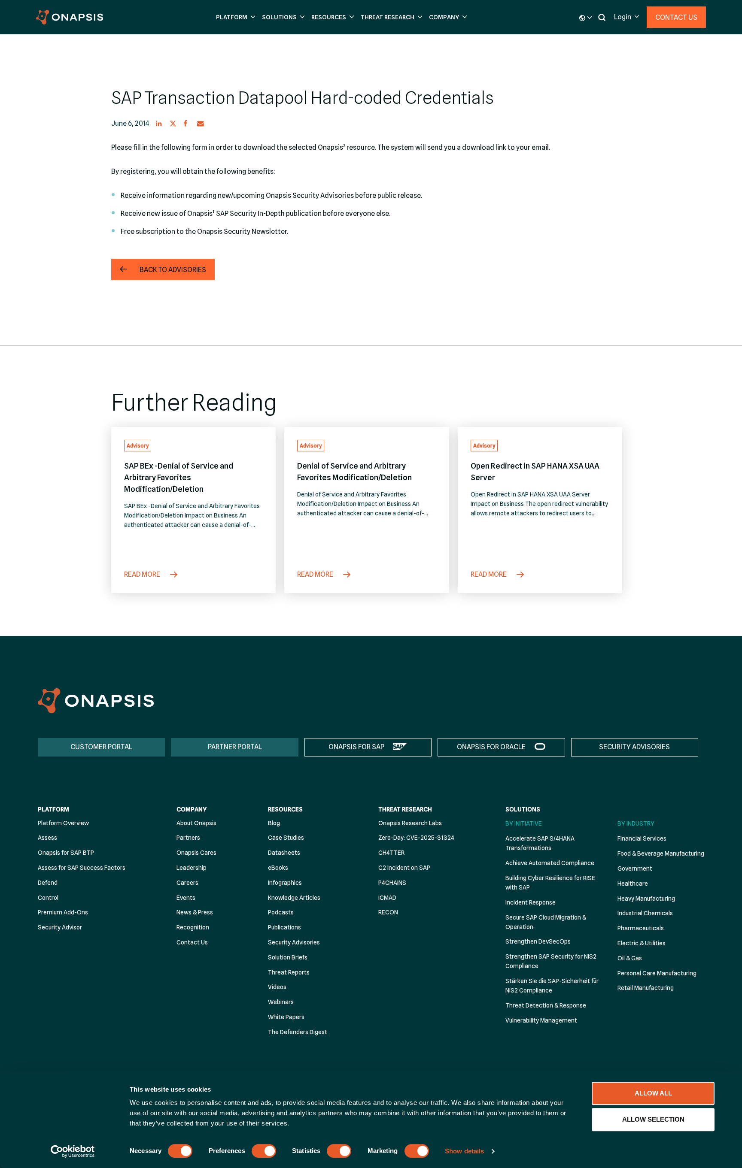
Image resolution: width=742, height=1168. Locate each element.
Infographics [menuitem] (285, 882)
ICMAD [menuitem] (387, 897)
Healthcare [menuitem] (632, 883)
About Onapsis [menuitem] (196, 823)
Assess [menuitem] (47, 837)
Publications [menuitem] (284, 927)
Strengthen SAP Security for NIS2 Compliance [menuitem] (550, 961)
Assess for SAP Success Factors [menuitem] (81, 867)
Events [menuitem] (185, 897)
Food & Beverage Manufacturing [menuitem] (660, 853)
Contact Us (676, 17)
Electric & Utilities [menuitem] (641, 943)
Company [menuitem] (191, 809)
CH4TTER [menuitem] (391, 852)
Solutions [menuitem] (522, 809)
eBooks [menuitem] (278, 867)
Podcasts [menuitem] (281, 912)
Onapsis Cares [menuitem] (196, 852)
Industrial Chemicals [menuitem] (645, 913)
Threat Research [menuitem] (405, 809)
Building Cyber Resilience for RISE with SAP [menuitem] (550, 882)
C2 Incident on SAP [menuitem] (404, 867)
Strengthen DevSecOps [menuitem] (538, 941)
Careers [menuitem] (187, 882)
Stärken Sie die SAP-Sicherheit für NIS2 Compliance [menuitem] (552, 985)
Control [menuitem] (48, 897)
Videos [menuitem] (277, 986)
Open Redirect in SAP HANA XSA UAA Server (535, 471)
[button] (235, 17)
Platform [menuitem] (53, 809)
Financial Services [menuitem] (641, 838)
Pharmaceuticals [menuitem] (640, 928)
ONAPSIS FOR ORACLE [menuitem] (491, 747)
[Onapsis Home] (96, 700)
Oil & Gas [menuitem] (629, 958)
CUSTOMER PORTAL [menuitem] (101, 747)
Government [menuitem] (634, 868)
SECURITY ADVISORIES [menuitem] (634, 747)
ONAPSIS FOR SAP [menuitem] (356, 747)
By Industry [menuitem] (635, 823)
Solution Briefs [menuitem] (287, 957)
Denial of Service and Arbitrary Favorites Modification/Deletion (354, 471)
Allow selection (653, 1119)
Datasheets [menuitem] (284, 852)
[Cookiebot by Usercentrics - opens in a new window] (72, 1151)
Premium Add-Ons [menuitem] (63, 912)
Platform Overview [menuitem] (63, 823)
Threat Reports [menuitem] (289, 972)
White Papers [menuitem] (286, 1017)
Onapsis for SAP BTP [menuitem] (66, 852)
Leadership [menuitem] (191, 867)
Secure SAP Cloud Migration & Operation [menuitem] (545, 922)
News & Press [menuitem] (194, 912)
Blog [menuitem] (274, 823)
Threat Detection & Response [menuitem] (545, 1005)
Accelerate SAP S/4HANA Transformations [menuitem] (540, 843)
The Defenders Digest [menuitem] (297, 1032)
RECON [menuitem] (388, 912)
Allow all (653, 1093)
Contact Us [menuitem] (192, 942)
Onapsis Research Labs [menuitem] (410, 823)
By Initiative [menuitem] (523, 823)
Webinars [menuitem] (281, 1002)
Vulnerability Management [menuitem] (541, 1020)
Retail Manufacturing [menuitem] (645, 987)
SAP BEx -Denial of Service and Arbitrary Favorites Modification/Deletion (178, 477)
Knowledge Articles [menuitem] (294, 897)
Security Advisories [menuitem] (294, 942)
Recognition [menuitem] (192, 927)
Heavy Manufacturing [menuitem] (646, 898)
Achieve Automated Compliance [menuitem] (549, 862)
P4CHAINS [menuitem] (392, 882)
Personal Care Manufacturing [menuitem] (656, 973)
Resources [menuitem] (285, 809)
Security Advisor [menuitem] (60, 927)
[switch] (264, 1151)
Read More (142, 574)
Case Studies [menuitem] (286, 837)
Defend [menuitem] (48, 882)
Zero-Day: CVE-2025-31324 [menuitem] (416, 837)
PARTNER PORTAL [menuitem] (235, 747)
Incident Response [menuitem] (530, 902)
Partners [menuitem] (188, 837)
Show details (464, 1151)
